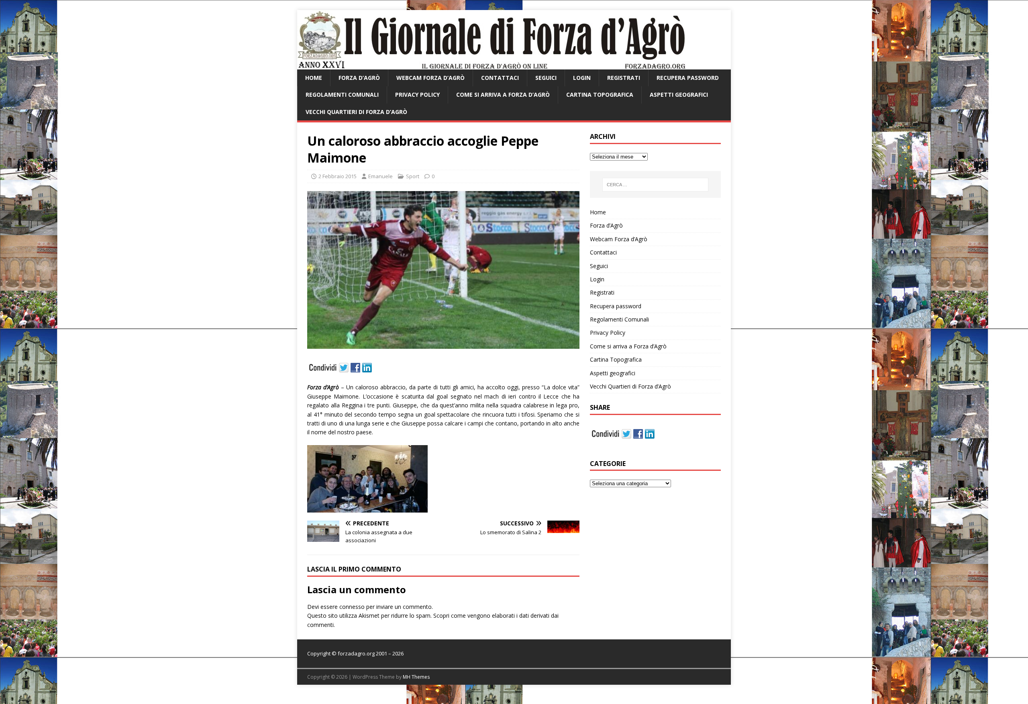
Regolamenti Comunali (342, 94)
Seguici (546, 77)
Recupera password (688, 77)
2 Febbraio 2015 (337, 176)
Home (313, 77)
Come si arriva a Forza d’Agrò (503, 94)
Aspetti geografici (679, 94)
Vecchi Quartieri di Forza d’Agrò (356, 112)
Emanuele (380, 176)
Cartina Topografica (599, 94)
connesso (352, 606)
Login (582, 77)
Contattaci (500, 77)
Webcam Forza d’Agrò (430, 77)
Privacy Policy (417, 94)
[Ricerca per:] (655, 184)
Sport (412, 176)
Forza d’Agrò (359, 77)
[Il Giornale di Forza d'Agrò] (491, 65)
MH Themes (416, 676)
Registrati (623, 77)
